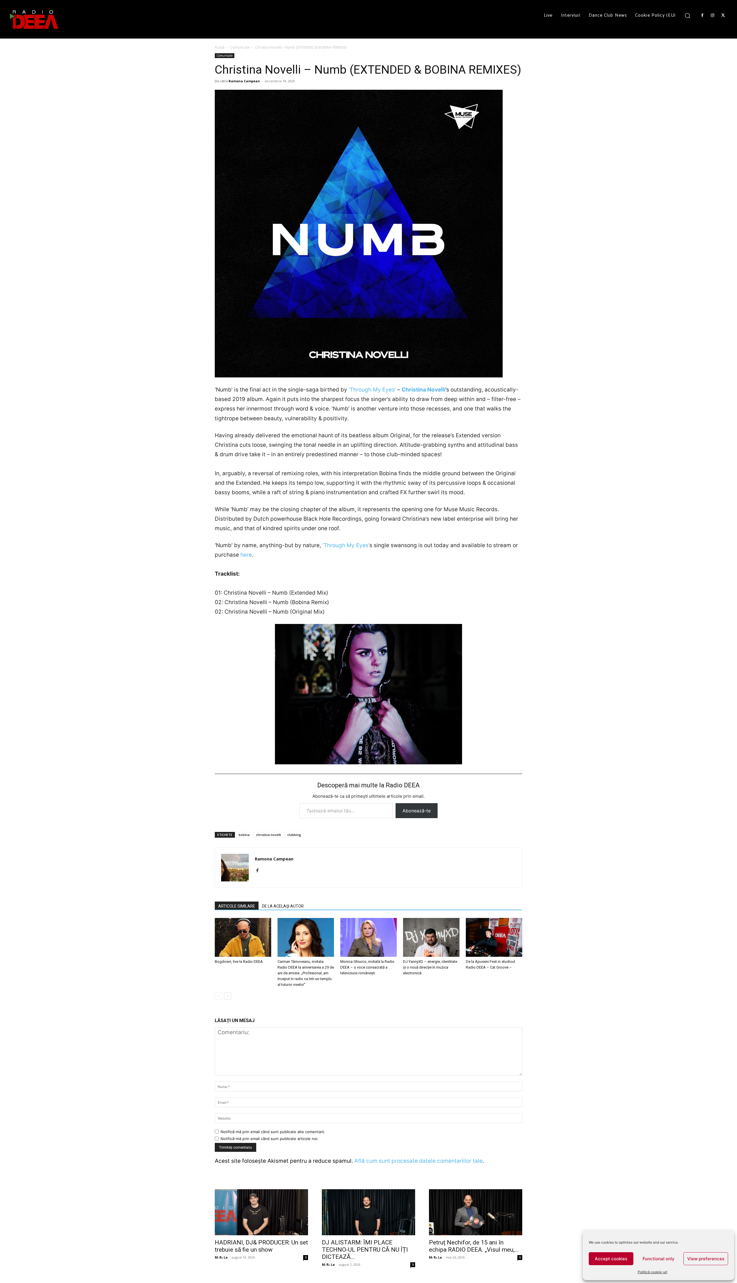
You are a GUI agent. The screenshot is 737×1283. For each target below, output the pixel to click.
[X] (723, 15)
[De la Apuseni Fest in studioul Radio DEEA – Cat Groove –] (494, 937)
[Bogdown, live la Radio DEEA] (243, 937)
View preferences (705, 1258)
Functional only (659, 1258)
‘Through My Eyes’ (372, 389)
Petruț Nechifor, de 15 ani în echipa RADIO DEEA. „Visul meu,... (474, 1246)
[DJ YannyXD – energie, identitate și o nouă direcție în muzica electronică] (431, 937)
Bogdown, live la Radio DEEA (239, 961)
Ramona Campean (244, 81)
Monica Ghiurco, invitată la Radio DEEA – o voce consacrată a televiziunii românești (367, 967)
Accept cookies (611, 1258)
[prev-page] (218, 996)
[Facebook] (702, 15)
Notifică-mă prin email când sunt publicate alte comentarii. (273, 1131)
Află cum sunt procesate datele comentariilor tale (418, 1161)
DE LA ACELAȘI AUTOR (283, 906)
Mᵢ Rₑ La (221, 1257)
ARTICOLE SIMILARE (236, 906)
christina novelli (268, 835)
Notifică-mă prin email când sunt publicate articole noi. (269, 1138)
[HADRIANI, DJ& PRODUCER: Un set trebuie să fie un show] (261, 1212)
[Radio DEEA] (34, 19)
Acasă (220, 47)
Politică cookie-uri (652, 1272)
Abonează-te (416, 811)
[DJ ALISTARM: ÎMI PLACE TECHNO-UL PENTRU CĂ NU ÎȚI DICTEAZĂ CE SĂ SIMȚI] (368, 1212)
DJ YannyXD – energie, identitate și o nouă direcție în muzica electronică (430, 967)
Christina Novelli (423, 389)
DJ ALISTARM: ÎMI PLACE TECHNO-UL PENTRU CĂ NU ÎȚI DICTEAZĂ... (365, 1249)
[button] (688, 15)
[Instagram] (712, 15)
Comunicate (240, 47)
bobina (244, 835)
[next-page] (227, 996)
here (246, 554)
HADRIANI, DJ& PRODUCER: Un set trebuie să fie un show (261, 1246)
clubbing (294, 835)
